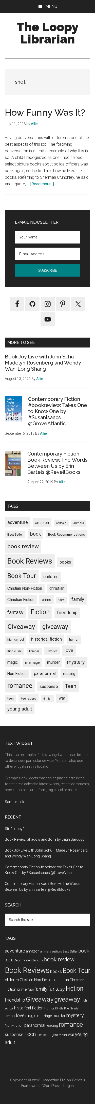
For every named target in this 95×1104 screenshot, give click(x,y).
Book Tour (21, 576)
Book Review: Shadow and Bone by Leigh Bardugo (45, 839)
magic (12, 662)
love (69, 650)
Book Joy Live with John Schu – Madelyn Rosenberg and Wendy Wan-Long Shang (43, 363)
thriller (47, 698)
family (77, 599)
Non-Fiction (17, 674)
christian (56, 588)
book (35, 534)
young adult (19, 709)
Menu (51, 6)
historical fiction (46, 639)
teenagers (28, 698)
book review (23, 546)
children (51, 576)
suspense (49, 686)
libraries (52, 651)
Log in (68, 1086)
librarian (34, 651)
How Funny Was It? (45, 112)
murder (53, 662)
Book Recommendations (66, 534)
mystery (76, 662)
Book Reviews (29, 561)
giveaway (55, 626)
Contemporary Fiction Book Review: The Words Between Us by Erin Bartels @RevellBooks (57, 463)
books (65, 562)
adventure (17, 522)
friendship (67, 612)
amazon (42, 522)
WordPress (51, 1086)
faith (61, 600)
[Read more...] (42, 184)
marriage (32, 662)
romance (19, 685)
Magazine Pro (54, 1080)
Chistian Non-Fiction (24, 588)
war (62, 698)
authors (78, 523)
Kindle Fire (14, 651)
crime (46, 599)
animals (61, 523)
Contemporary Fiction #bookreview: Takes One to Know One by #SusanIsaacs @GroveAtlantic (57, 411)
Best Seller (15, 534)
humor (74, 639)
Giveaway (21, 626)
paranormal (45, 673)
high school (15, 639)
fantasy (15, 612)
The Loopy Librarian (47, 33)
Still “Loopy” (14, 829)
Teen (70, 686)
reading (69, 673)
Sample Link (14, 802)
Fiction (40, 612)
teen (10, 698)
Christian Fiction (20, 599)
